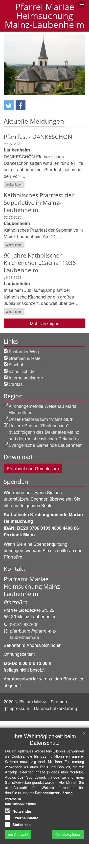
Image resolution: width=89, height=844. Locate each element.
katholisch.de (22, 371)
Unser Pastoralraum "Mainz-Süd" (41, 419)
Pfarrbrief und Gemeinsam (33, 468)
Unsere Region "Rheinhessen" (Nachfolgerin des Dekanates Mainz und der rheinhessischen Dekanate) (44, 432)
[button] (9, 105)
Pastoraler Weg (24, 351)
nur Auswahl (18, 834)
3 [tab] (51, 95)
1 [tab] (37, 95)
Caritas (16, 384)
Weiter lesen (14, 184)
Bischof (16, 364)
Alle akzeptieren (68, 834)
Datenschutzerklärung (55, 708)
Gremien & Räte (25, 358)
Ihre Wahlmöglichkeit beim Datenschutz (44, 739)
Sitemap (59, 701)
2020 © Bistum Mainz (25, 701)
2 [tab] (44, 95)
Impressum (18, 708)
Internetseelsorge (26, 377)
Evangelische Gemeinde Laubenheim (46, 445)
